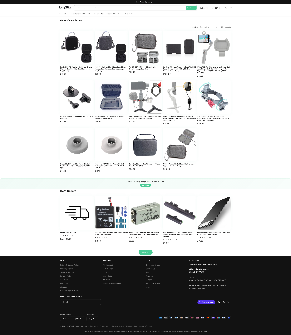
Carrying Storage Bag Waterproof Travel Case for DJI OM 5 (145, 165)
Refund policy (93, 326)
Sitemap (63, 287)
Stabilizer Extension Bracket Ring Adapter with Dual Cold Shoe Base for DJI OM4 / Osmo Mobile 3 (213, 118)
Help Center (108, 269)
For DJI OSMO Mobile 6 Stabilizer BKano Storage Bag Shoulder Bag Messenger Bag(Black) (76, 69)
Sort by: (195, 27)
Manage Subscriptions (112, 283)
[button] (230, 7)
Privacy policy (105, 326)
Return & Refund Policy (69, 265)
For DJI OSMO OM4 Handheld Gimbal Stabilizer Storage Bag (109, 117)
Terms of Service (67, 272)
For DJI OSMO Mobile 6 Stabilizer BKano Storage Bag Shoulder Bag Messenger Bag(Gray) (110, 69)
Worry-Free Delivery (68, 232)
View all (145, 252)
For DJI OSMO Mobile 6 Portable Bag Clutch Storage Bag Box (143, 68)
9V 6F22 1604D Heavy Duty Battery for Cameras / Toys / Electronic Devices (144, 233)
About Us (64, 280)
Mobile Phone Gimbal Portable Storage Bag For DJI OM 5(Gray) (178, 165)
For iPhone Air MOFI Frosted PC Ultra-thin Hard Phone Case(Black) (213, 233)
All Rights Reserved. (79, 326)
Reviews (149, 276)
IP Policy (204, 331)
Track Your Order (153, 265)
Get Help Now (145, 185)
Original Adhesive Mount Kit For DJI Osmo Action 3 (76, 117)
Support (149, 280)
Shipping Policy (66, 269)
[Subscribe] (98, 302)
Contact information (146, 326)
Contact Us (150, 269)
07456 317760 (196, 272)
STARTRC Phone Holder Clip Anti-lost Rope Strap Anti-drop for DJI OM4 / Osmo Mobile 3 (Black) (179, 118)
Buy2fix (69, 326)
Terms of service (118, 326)
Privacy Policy (66, 276)
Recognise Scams (153, 283)
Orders (106, 272)
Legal (148, 287)
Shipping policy (131, 326)
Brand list (64, 283)
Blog (147, 272)
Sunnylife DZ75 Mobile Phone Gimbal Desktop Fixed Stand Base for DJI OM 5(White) (109, 166)
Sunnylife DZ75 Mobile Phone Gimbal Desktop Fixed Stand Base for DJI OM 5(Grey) (75, 166)
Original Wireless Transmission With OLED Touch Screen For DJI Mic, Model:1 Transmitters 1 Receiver (179, 69)
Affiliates (106, 280)
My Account (108, 265)
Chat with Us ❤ (197, 264)
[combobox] (132, 7)
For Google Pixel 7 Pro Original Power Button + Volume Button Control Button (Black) (178, 234)
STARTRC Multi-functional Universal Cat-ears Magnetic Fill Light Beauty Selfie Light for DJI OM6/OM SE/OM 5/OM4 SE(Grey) (214, 70)
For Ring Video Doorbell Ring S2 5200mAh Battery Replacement (111, 233)
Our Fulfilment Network (69, 291)
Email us (212, 264)
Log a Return (108, 276)
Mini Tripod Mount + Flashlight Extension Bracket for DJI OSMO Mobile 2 (145, 117)
